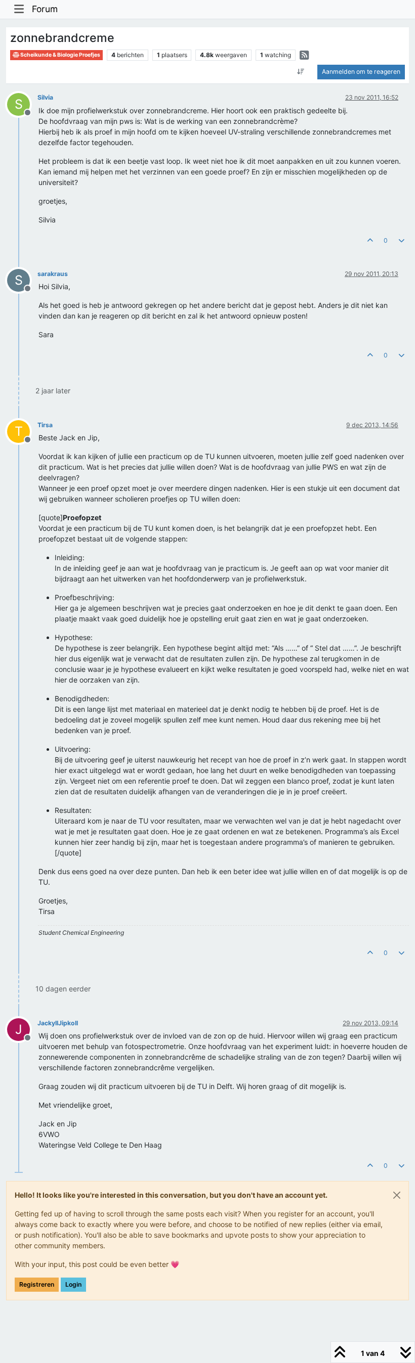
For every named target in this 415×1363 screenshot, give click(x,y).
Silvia (45, 97)
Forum (45, 9)
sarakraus (52, 274)
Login (73, 1284)
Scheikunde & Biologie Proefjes (59, 55)
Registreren (36, 1284)
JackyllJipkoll (57, 1023)
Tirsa (45, 425)
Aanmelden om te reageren (361, 71)
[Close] (396, 1195)
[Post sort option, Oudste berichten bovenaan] (301, 72)
